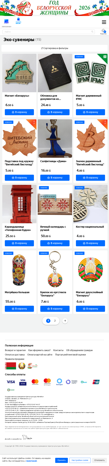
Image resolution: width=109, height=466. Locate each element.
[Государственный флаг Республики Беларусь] (10, 365)
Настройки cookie (80, 460)
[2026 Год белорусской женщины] (33, 365)
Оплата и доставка (15, 355)
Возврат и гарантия (15, 350)
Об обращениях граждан (79, 350)
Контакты (58, 350)
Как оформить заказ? (39, 350)
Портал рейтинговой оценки (70, 355)
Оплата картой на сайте (39, 355)
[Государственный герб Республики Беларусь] (21, 365)
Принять (61, 460)
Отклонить (99, 460)
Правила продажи (14, 359)
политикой (31, 461)
